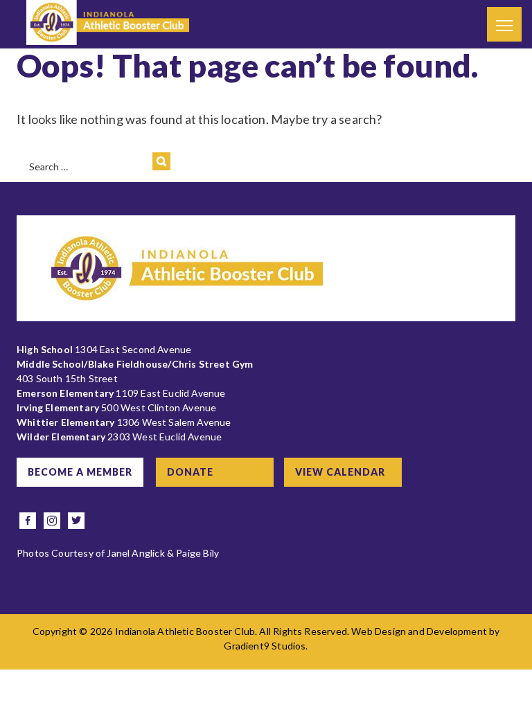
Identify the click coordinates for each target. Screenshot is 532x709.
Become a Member (80, 472)
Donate (190, 472)
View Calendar (340, 472)
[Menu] (504, 24)
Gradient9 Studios (264, 646)
